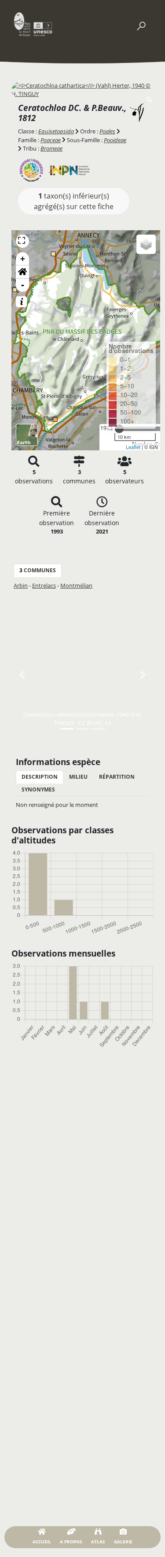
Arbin (21, 585)
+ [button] (22, 258)
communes (37, 570)
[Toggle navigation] (141, 24)
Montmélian (76, 585)
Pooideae (115, 140)
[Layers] (146, 244)
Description (40, 776)
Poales (107, 131)
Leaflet (133, 446)
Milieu (78, 776)
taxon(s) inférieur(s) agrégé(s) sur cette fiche (74, 201)
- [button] (22, 285)
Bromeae (51, 148)
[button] (22, 272)
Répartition (117, 776)
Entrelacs (44, 585)
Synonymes (38, 789)
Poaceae (50, 140)
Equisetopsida (56, 131)
